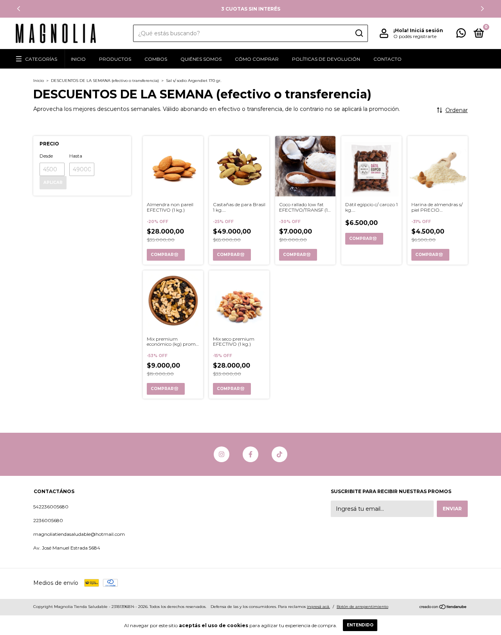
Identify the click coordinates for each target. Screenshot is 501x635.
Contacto (387, 59)
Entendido (360, 625)
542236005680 (50, 507)
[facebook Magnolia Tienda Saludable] (250, 454)
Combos (155, 59)
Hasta (75, 156)
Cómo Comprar (257, 59)
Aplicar (53, 182)
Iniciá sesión (426, 30)
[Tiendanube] (443, 607)
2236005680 (48, 520)
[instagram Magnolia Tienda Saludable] (221, 454)
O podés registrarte (414, 36)
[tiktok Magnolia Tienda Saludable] (279, 454)
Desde (46, 156)
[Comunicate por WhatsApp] (461, 35)
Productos (115, 59)
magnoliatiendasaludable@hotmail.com (79, 534)
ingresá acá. (318, 606)
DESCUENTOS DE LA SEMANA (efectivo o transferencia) (105, 80)
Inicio (78, 59)
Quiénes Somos (201, 59)
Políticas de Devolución (326, 59)
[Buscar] (358, 33)
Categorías (41, 59)
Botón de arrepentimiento (362, 606)
